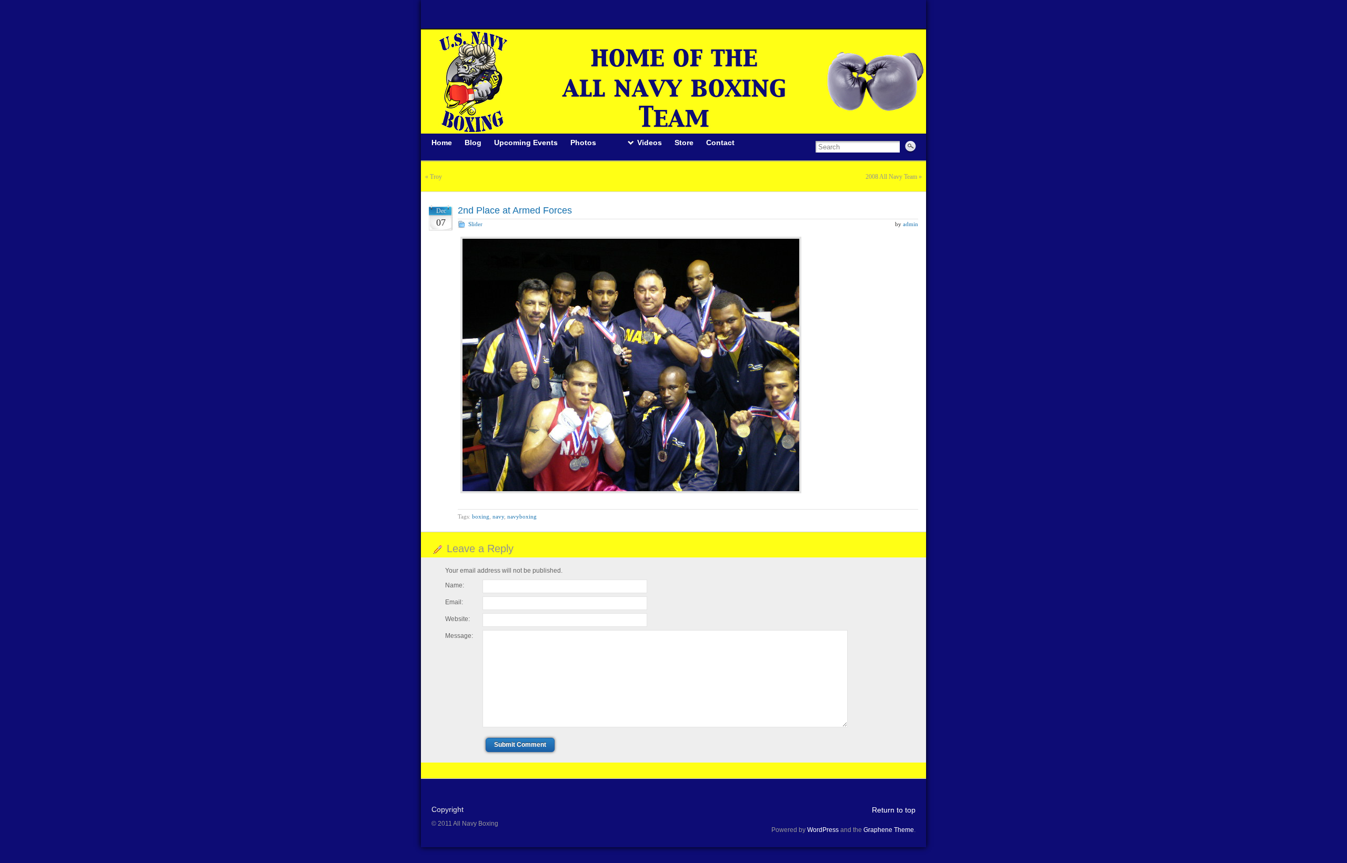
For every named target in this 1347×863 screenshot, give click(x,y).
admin (910, 224)
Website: (457, 619)
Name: (454, 585)
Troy (436, 176)
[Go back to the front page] (673, 81)
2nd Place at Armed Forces (515, 210)
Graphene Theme (888, 830)
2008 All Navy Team (891, 176)
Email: (454, 602)
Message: (459, 635)
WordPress (823, 830)
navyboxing (522, 516)
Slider (475, 224)
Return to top (894, 810)
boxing (480, 516)
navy (498, 516)
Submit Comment (520, 744)
